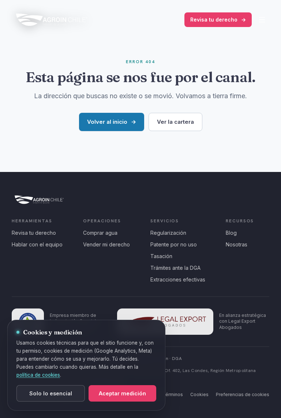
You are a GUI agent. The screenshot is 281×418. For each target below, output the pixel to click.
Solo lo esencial (50, 393)
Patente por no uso (173, 244)
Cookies (199, 394)
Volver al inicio (111, 121)
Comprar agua (100, 233)
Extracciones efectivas (177, 279)
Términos (172, 394)
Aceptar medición (122, 393)
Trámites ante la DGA (175, 268)
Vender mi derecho (106, 244)
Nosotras (236, 244)
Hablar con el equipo (37, 244)
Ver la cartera (175, 121)
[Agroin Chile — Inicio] (51, 19)
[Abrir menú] (262, 19)
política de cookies (38, 375)
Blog (231, 233)
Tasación (161, 256)
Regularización (168, 233)
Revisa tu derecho (218, 19)
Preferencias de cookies (242, 394)
